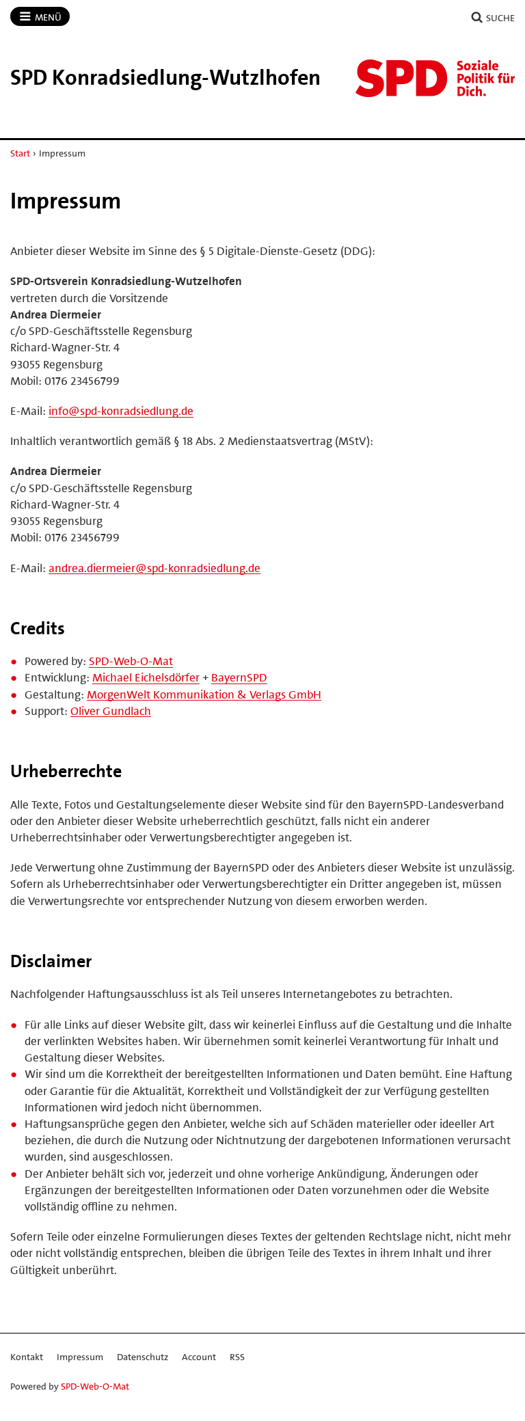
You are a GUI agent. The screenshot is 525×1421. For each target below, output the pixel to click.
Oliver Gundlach (110, 710)
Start (20, 153)
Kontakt (26, 1357)
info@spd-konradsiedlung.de (121, 410)
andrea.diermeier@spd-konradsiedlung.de (154, 568)
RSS (237, 1357)
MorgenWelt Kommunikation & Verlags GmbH (204, 694)
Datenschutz (142, 1357)
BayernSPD (239, 677)
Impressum (80, 1357)
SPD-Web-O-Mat (131, 660)
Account (199, 1357)
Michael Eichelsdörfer (146, 677)
